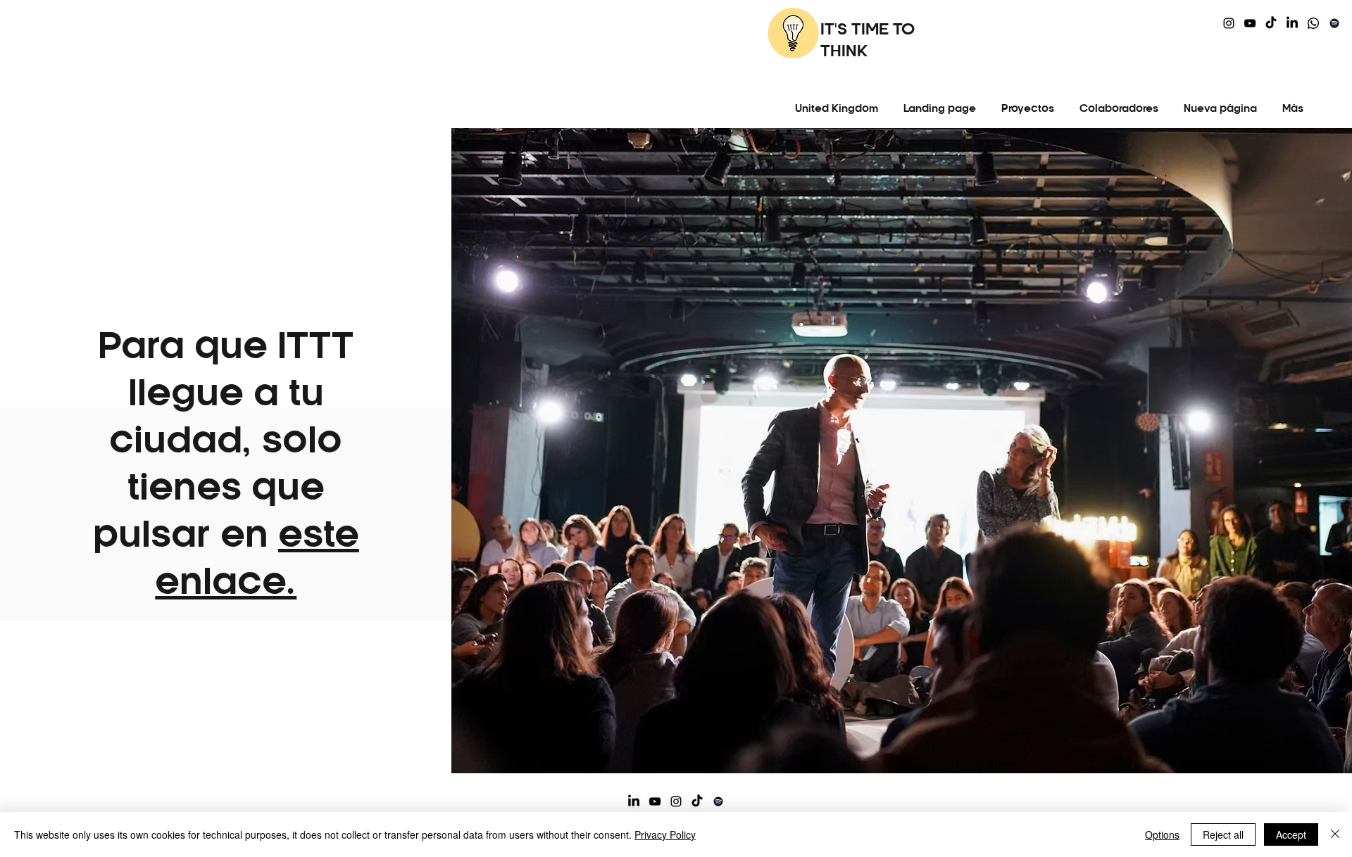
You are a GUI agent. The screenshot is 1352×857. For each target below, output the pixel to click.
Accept (1291, 834)
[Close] (1335, 834)
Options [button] (1162, 834)
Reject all (1223, 834)
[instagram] (1229, 23)
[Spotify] (1334, 23)
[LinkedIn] (1292, 23)
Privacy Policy (665, 834)
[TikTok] (1271, 23)
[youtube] (1250, 23)
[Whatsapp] (1313, 23)
